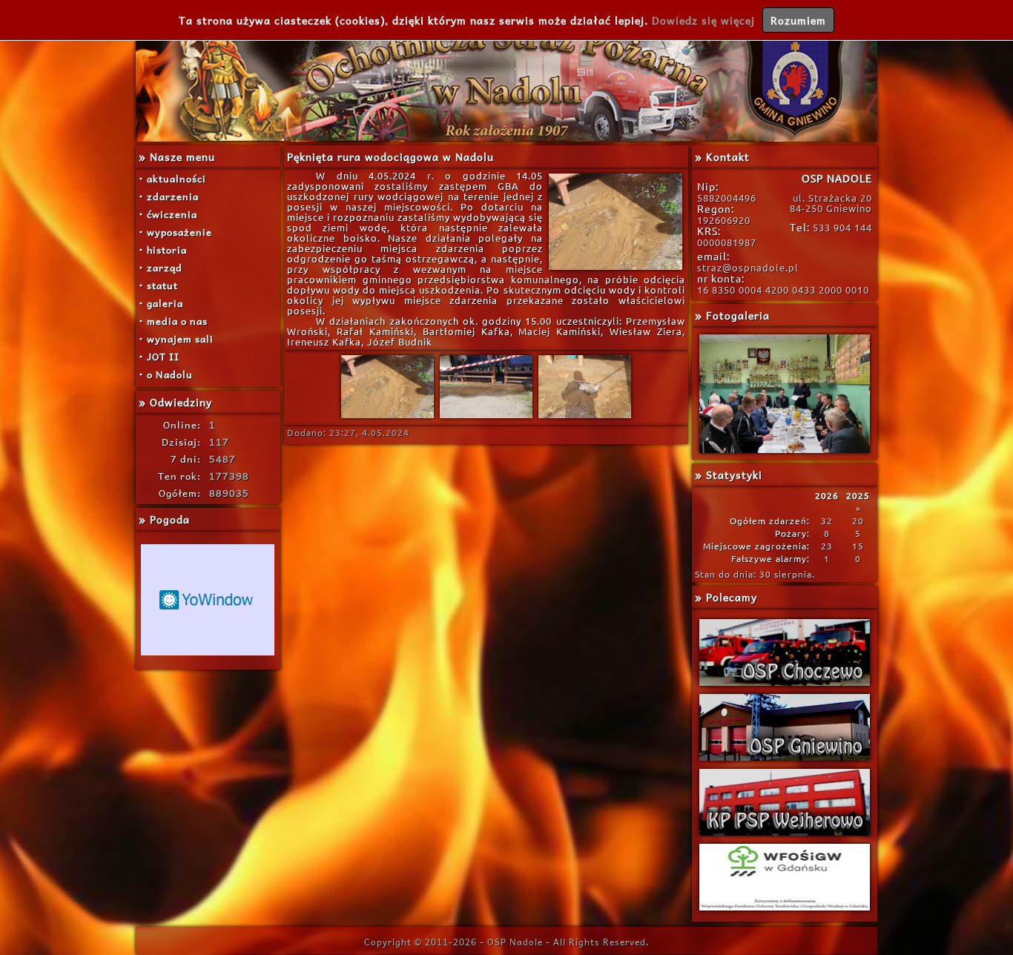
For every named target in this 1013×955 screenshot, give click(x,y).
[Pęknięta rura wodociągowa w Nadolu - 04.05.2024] (387, 417)
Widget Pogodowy (207, 599)
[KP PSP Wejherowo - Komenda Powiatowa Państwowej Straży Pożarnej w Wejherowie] (784, 802)
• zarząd (160, 267)
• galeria (161, 303)
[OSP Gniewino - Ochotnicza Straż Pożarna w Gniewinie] (784, 727)
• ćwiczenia (168, 214)
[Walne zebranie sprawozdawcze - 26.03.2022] (784, 393)
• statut (158, 285)
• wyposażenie (175, 231)
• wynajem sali (176, 338)
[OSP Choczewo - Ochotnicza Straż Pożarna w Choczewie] (784, 652)
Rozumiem (798, 20)
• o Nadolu (166, 374)
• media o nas (173, 320)
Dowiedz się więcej (703, 20)
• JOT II (159, 356)
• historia (163, 249)
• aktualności (172, 178)
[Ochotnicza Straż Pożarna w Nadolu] (506, 71)
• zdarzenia (169, 196)
